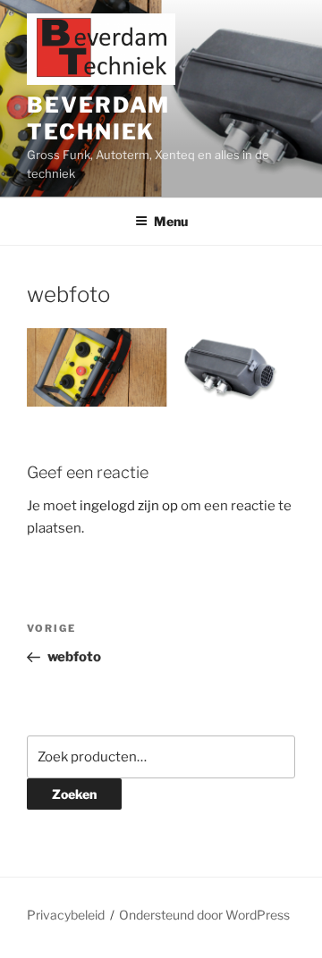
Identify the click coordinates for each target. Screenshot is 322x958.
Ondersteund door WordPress (204, 914)
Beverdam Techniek (98, 118)
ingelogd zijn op (129, 506)
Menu (171, 221)
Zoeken (74, 794)
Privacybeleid (66, 914)
